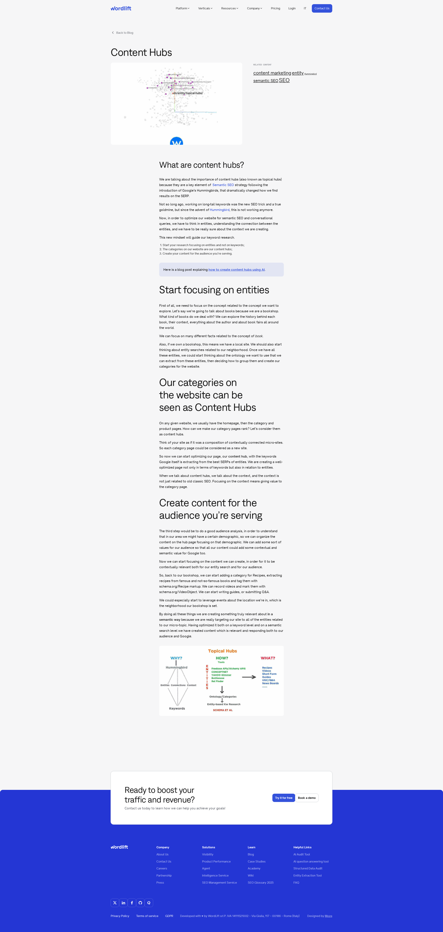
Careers (161, 868)
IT (305, 8)
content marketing (272, 73)
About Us (162, 854)
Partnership (164, 875)
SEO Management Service (219, 882)
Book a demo (307, 798)
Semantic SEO (223, 185)
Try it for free (283, 798)
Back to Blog (124, 32)
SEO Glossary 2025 (261, 882)
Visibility (207, 854)
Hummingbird (310, 74)
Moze (328, 916)
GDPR (169, 916)
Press (160, 882)
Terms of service (147, 916)
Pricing (275, 8)
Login (292, 8)
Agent (206, 868)
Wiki (251, 875)
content (184, 253)
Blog (251, 854)
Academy (254, 868)
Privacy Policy (120, 916)
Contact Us (322, 8)
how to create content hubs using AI (237, 269)
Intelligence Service (215, 875)
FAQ (296, 882)
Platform (181, 8)
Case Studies (257, 861)
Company (253, 8)
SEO (284, 80)
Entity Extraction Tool (307, 875)
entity (298, 73)
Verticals (204, 8)
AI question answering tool (311, 861)
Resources (228, 8)
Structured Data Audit (307, 868)
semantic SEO (265, 80)
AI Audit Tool (301, 854)
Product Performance (216, 861)
